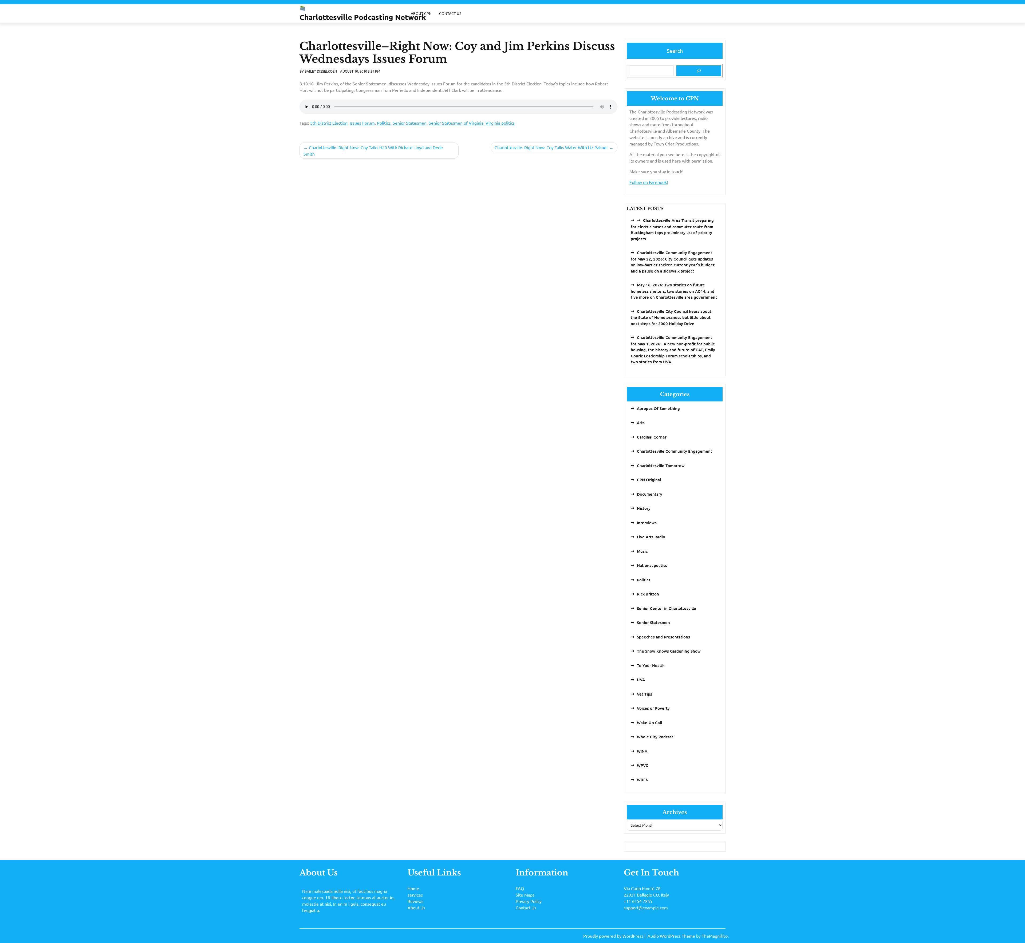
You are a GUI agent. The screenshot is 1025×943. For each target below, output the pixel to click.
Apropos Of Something (658, 408)
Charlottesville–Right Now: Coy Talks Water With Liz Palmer (551, 147)
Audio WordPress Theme (672, 935)
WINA (642, 751)
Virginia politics (500, 122)
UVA (641, 679)
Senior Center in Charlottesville (666, 608)
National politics (652, 565)
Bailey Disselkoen (321, 71)
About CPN (421, 13)
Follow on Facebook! (648, 182)
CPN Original (649, 479)
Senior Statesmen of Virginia (456, 122)
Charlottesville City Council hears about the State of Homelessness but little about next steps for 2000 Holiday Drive (671, 317)
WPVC (642, 765)
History (644, 508)
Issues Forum (362, 122)
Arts (641, 422)
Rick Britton (648, 594)
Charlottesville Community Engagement (674, 451)
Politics (384, 122)
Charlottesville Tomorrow (661, 465)
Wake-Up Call (649, 722)
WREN (643, 779)
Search (675, 50)
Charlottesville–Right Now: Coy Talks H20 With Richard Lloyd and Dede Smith (373, 150)
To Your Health (651, 665)
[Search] (698, 70)
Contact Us (450, 13)
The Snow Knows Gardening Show (669, 651)
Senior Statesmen (410, 122)
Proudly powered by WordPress (613, 935)
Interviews (647, 522)
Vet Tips (644, 694)
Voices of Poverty (653, 708)
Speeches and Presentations (663, 637)
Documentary (649, 494)
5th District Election (329, 122)
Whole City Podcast (655, 736)
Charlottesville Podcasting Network (362, 17)
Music (642, 551)
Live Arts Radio (651, 536)
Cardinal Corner (652, 437)
